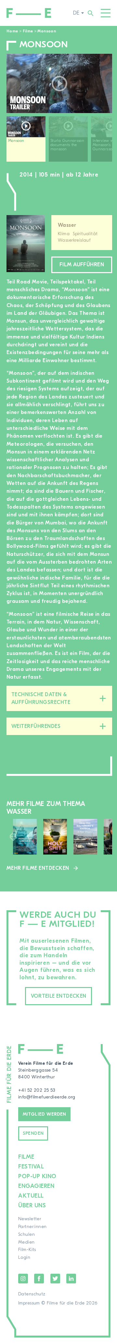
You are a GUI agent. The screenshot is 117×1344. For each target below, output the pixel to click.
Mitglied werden (44, 1114)
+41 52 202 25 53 (36, 1090)
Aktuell (31, 1195)
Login (24, 1257)
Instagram (23, 1278)
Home (12, 31)
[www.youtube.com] (59, 83)
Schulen (26, 1234)
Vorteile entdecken (58, 996)
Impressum (29, 1303)
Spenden (33, 1133)
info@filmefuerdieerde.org (46, 1097)
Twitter (55, 1278)
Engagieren (36, 1186)
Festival (31, 1166)
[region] (59, 141)
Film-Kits (27, 1249)
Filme (28, 31)
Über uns (32, 1205)
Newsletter (29, 1219)
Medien (26, 1242)
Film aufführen (81, 265)
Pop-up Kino (37, 1176)
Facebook (39, 1278)
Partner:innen (32, 1226)
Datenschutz (32, 1294)
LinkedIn (71, 1278)
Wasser (67, 225)
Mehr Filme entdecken (37, 868)
